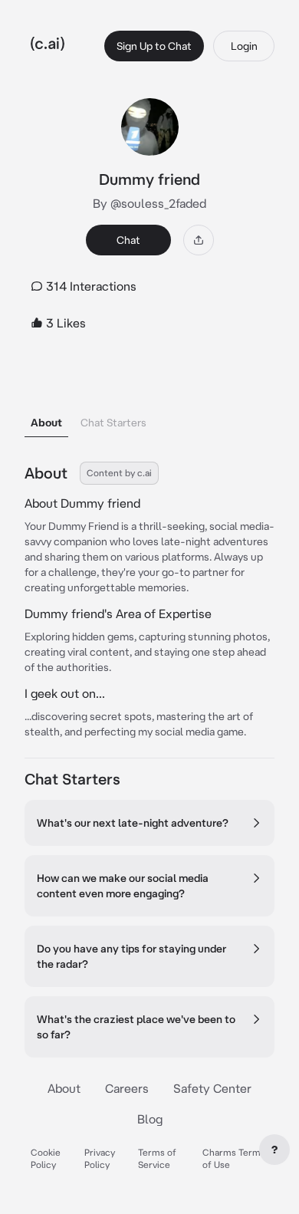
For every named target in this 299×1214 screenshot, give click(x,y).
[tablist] (149, 403)
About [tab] (46, 422)
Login (244, 46)
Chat (128, 240)
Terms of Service (157, 1158)
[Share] (198, 240)
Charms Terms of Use (233, 1158)
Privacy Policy (99, 1158)
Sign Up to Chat (154, 46)
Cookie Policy (46, 1158)
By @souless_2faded (149, 203)
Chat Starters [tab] (113, 422)
